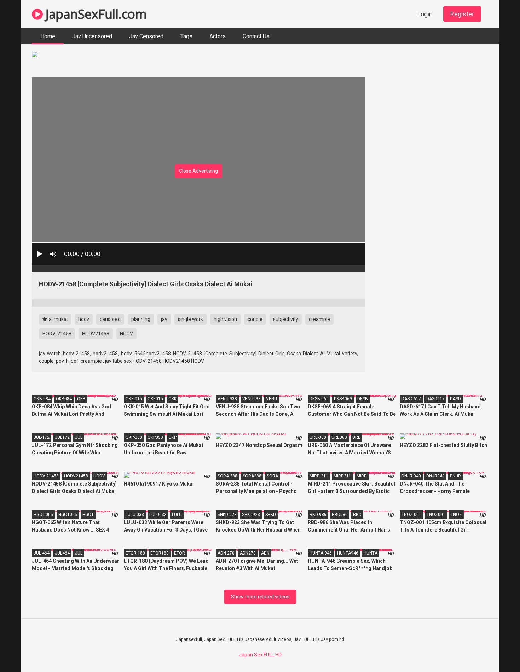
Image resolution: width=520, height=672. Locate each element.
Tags (186, 36)
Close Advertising (198, 171)
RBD (357, 514)
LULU (177, 514)
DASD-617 (411, 398)
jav (164, 319)
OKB (81, 398)
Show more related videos (260, 596)
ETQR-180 (135, 553)
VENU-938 (227, 398)
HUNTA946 (347, 553)
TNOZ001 (436, 514)
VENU (271, 398)
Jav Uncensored (92, 36)
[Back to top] (496, 650)
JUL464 (62, 553)
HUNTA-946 (321, 553)
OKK (172, 398)
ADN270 (248, 553)
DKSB (362, 398)
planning (140, 319)
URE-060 (318, 437)
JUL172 (62, 437)
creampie (319, 319)
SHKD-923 (227, 514)
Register (462, 14)
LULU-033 (135, 514)
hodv (83, 319)
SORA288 (252, 475)
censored (110, 319)
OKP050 (155, 437)
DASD (455, 398)
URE (356, 437)
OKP (172, 437)
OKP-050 (134, 437)
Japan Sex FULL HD (260, 654)
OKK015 (155, 398)
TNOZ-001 (411, 514)
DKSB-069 (319, 398)
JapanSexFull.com (94, 14)
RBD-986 (318, 514)
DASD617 (435, 398)
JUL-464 (42, 553)
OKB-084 (42, 398)
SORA (272, 475)
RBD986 (340, 514)
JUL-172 (42, 437)
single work (190, 319)
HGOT (88, 514)
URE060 (339, 437)
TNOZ (456, 514)
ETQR (179, 553)
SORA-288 (227, 475)
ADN (265, 553)
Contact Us (256, 36)
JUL (78, 437)
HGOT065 (67, 514)
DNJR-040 (411, 475)
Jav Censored (146, 36)
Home (47, 36)
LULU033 (158, 514)
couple (255, 319)
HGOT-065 (43, 514)
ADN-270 (226, 553)
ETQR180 (159, 553)
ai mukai (58, 319)
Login (425, 14)
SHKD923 (251, 514)
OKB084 (64, 398)
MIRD (362, 475)
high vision (225, 319)
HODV (126, 334)
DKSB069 (343, 398)
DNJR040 (435, 475)
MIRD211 (342, 475)
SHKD (270, 514)
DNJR (455, 475)
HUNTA (370, 553)
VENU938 (251, 398)
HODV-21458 (56, 334)
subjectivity (285, 319)
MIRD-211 (319, 475)
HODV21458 (95, 334)
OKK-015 (134, 398)
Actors (217, 36)
